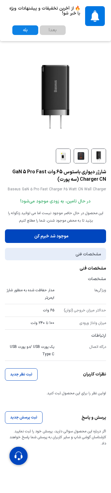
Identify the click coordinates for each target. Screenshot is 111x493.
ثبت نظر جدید (21, 374)
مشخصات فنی (88, 254)
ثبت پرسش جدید (23, 417)
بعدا (53, 30)
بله (25, 30)
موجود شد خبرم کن (51, 236)
